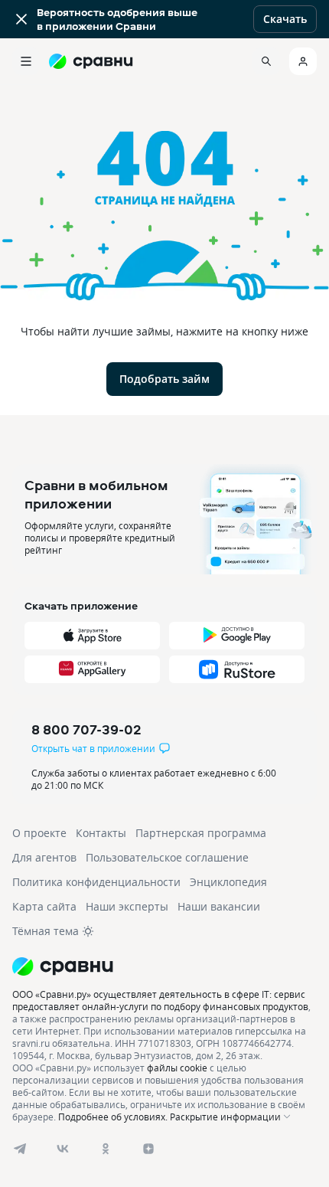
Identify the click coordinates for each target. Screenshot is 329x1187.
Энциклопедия (228, 882)
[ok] (105, 1148)
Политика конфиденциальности (96, 882)
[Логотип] (164, 966)
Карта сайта (44, 906)
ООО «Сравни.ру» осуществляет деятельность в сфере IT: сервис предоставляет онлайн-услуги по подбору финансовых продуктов (160, 1000)
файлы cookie (177, 1067)
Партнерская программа (200, 833)
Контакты (101, 833)
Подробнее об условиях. (113, 1116)
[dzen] (148, 1148)
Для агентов (44, 857)
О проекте (39, 833)
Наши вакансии (219, 906)
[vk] (62, 1148)
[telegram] (20, 1148)
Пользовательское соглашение (167, 857)
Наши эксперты (127, 906)
